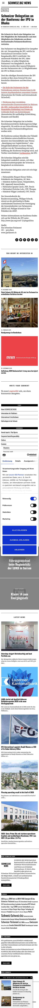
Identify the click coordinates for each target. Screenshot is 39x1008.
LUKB (15, 906)
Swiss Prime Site (5, 925)
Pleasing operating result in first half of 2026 (17, 792)
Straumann (26, 922)
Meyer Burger (13, 909)
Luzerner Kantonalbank (23, 907)
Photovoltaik (15, 912)
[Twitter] (20, 239)
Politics (5, 10)
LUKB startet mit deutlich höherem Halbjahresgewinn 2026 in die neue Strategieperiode (14, 701)
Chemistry (6, 448)
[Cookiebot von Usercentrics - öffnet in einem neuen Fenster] (28, 455)
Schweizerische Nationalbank (27, 919)
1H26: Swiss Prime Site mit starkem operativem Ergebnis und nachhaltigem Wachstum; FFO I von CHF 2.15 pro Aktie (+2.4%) (18, 835)
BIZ (8, 899)
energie (30, 901)
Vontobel (36, 925)
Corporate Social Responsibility (10, 436)
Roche (30, 911)
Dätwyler (16, 901)
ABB (2, 898)
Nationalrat (3, 912)
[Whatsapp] (32, 239)
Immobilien (3, 907)
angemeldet (14, 391)
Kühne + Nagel (10, 907)
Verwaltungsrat (29, 925)
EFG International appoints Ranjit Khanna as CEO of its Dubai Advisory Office (18, 747)
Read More (6, 963)
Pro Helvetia (21, 912)
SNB (22, 922)
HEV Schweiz (31, 904)
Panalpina (9, 912)
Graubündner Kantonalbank (21, 904)
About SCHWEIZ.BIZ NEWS (8, 409)
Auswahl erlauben (19, 540)
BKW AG (15, 899)
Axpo (5, 899)
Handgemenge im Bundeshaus (11, 332)
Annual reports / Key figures (9, 432)
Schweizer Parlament (10, 922)
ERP (2, 904)
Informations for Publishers (9, 413)
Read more (6, 885)
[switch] (33, 505)
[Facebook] (16, 239)
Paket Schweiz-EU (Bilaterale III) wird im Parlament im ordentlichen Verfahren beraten (19, 293)
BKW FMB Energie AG (25, 898)
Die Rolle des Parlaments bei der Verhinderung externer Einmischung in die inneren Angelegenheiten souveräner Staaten (19, 90)
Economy (3, 444)
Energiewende (35, 901)
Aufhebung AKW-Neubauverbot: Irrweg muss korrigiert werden (19, 372)
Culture (3, 440)
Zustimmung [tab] (7, 461)
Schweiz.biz (17, 915)
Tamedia (11, 925)
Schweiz (5, 915)
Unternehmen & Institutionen (10, 417)
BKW (10, 898)
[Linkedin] (28, 239)
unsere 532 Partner (16, 475)
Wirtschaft (3, 928)
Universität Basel (19, 925)
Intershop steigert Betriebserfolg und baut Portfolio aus (16, 654)
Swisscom (34, 922)
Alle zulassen (19, 530)
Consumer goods (8, 451)
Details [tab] (18, 461)
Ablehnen (19, 550)
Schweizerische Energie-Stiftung (10, 919)
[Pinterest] (24, 239)
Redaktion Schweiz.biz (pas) (11, 27)
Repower (26, 912)
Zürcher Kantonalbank (11, 928)
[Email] (36, 239)
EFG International (23, 901)
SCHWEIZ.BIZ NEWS (28, 916)
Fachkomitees (25, 153)
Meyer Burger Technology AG (25, 909)
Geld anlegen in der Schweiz (9, 421)
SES (20, 922)
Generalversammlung (9, 904)
